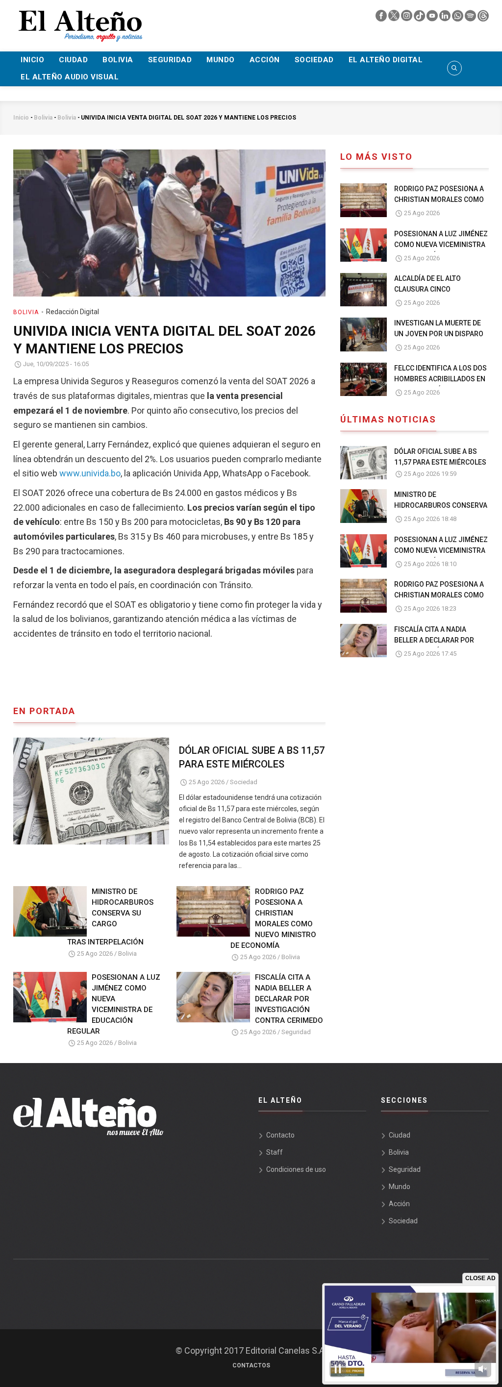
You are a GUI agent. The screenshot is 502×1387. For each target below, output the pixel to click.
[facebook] (382, 18)
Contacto (280, 1135)
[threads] (483, 18)
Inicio (32, 59)
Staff (274, 1152)
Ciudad (73, 59)
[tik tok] (420, 18)
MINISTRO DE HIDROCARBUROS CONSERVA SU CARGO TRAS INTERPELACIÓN (110, 916)
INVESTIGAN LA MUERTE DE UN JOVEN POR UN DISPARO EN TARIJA (438, 333)
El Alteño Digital (386, 59)
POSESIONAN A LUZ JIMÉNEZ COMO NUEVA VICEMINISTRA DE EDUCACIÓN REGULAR (113, 1004)
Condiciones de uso (296, 1169)
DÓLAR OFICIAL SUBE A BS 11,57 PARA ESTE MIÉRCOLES (252, 757)
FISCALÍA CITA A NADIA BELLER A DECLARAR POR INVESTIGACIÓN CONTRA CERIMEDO (289, 999)
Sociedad (314, 59)
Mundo (220, 59)
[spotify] (471, 18)
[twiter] (394, 18)
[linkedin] (445, 18)
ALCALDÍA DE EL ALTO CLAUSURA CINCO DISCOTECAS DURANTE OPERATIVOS (430, 294)
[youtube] (433, 18)
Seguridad (170, 59)
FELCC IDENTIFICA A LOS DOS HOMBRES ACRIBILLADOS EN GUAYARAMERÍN (440, 379)
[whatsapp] (458, 18)
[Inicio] (79, 20)
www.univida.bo (90, 473)
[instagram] (407, 18)
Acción (265, 59)
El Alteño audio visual (70, 77)
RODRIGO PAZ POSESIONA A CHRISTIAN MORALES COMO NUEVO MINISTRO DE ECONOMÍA (273, 918)
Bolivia (117, 59)
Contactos (251, 1365)
